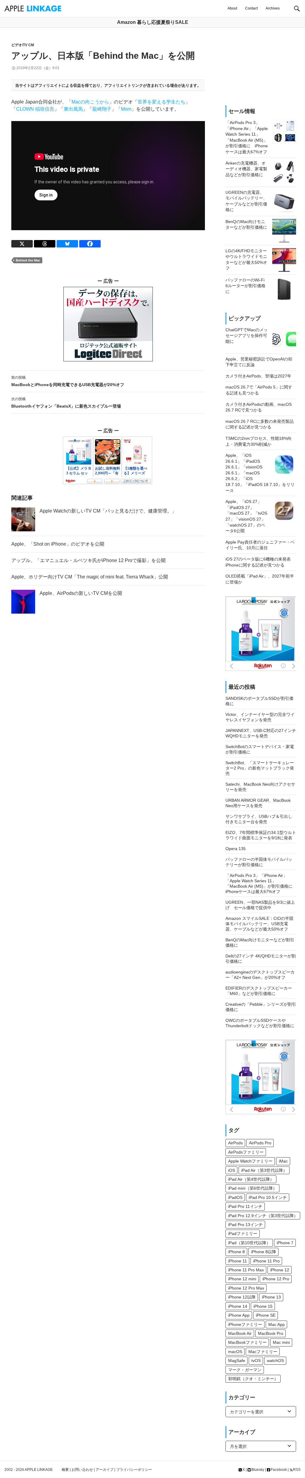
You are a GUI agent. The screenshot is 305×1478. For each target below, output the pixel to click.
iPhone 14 (237, 1306)
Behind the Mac (28, 260)
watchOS (275, 1360)
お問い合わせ (82, 1470)
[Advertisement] (260, 66)
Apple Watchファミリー (250, 1161)
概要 (65, 1470)
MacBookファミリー (247, 1342)
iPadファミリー (242, 1233)
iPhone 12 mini (242, 1278)
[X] (22, 243)
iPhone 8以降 (263, 1251)
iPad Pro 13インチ (245, 1224)
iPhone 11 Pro (266, 1261)
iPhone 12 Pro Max (246, 1288)
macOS (235, 1351)
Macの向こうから (90, 101)
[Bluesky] (67, 243)
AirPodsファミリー (246, 1152)
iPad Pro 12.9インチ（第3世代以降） (263, 1215)
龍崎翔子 (101, 109)
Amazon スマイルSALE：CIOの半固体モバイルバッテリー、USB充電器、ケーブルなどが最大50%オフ (259, 923)
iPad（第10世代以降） (249, 1242)
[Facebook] (90, 243)
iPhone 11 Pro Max (246, 1269)
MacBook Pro (270, 1333)
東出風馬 (73, 109)
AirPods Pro (260, 1142)
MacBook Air (240, 1333)
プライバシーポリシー (134, 1470)
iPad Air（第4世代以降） (251, 1179)
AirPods (235, 1142)
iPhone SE (266, 1315)
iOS (231, 1170)
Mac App (276, 1324)
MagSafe (236, 1360)
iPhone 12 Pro (275, 1278)
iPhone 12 (279, 1269)
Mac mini (281, 1342)
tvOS (256, 1360)
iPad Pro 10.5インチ (268, 1197)
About (232, 8)
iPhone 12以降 (242, 1297)
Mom (126, 109)
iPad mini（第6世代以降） (252, 1188)
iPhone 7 (285, 1242)
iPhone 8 (236, 1251)
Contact (251, 8)
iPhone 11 (237, 1261)
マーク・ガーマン (245, 1369)
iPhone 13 (271, 1297)
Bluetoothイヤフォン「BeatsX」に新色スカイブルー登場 (66, 402)
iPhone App (239, 1315)
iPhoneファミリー (245, 1324)
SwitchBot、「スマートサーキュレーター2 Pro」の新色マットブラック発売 (259, 768)
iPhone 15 (263, 1306)
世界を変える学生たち (161, 101)
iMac (283, 1161)
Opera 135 (235, 848)
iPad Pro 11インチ (245, 1206)
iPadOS (235, 1197)
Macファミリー (262, 1351)
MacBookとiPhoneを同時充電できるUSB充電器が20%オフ (67, 381)
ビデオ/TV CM (22, 45)
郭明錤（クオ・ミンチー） (253, 1378)
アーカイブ (104, 1470)
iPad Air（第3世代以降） (264, 1170)
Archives (273, 8)
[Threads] (44, 243)
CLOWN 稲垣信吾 (35, 109)
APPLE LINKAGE (39, 1470)
